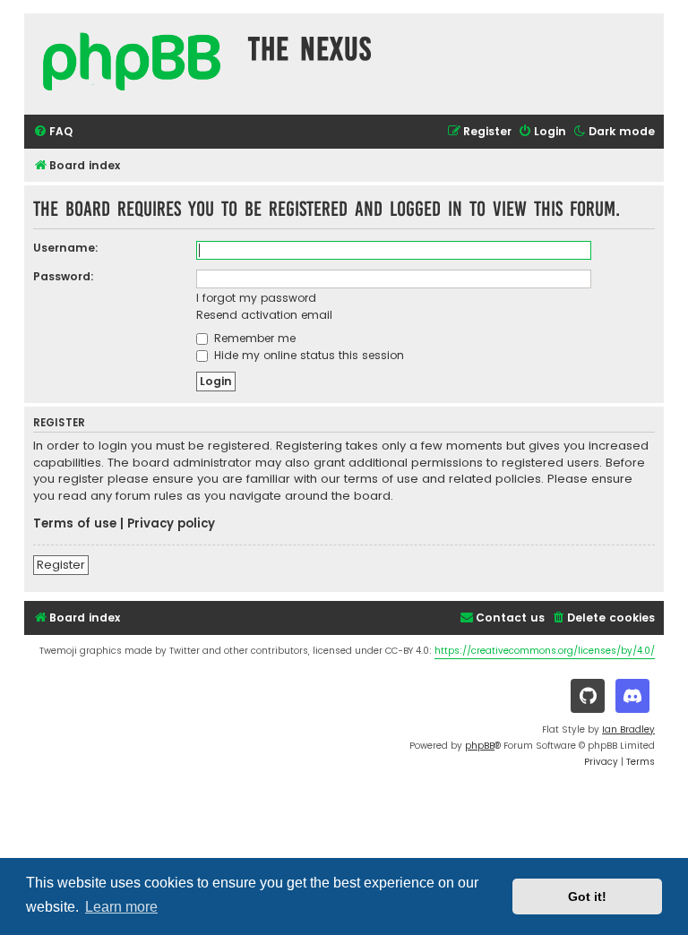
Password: (63, 276)
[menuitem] (53, 132)
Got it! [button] (587, 896)
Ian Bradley (628, 729)
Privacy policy (171, 524)
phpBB (479, 745)
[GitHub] (588, 696)
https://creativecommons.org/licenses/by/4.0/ (544, 650)
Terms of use (74, 524)
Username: (66, 247)
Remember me (253, 338)
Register (61, 564)
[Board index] (132, 64)
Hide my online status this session (307, 355)
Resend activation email (264, 315)
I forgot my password (256, 298)
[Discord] (632, 696)
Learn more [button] (121, 906)
